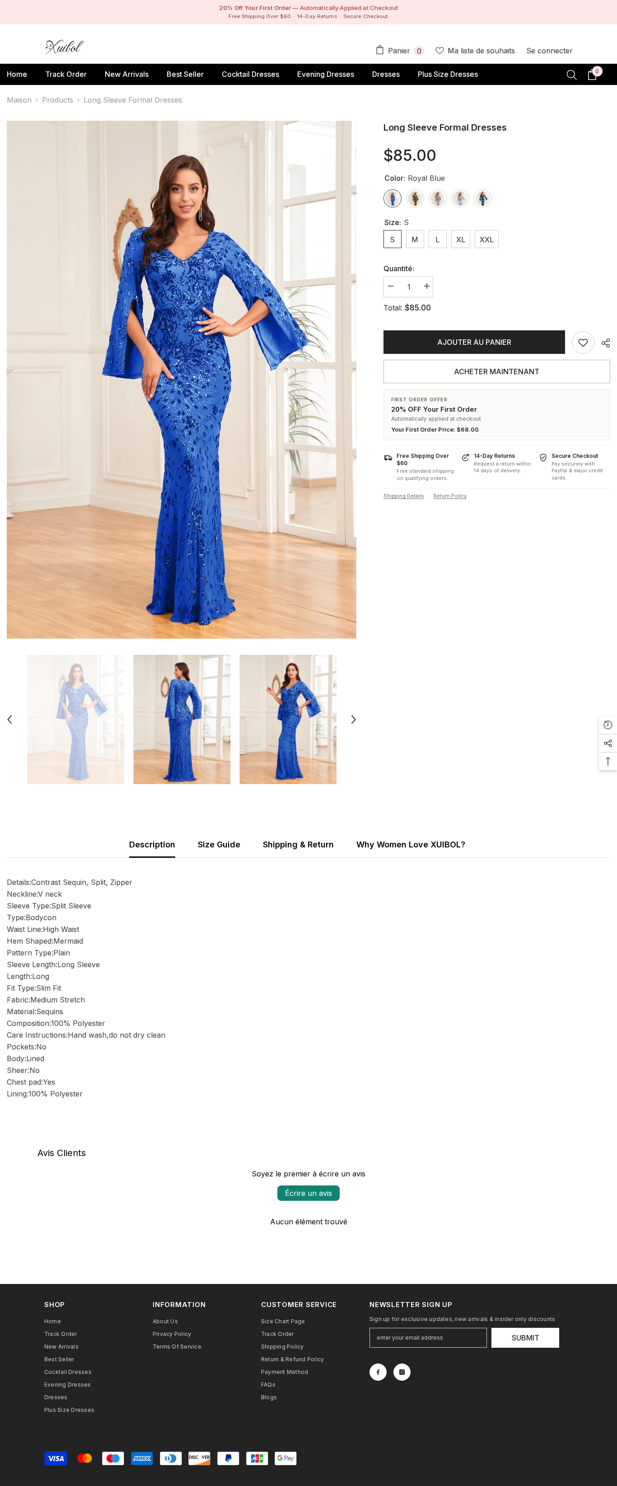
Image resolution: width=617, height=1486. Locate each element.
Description (152, 844)
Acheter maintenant (496, 371)
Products (57, 99)
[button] (9, 719)
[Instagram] (402, 1372)
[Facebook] (378, 1372)
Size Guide (219, 844)
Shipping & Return (298, 844)
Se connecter (549, 50)
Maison (19, 99)
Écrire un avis (308, 1193)
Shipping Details (403, 496)
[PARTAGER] (602, 343)
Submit (525, 1337)
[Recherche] (572, 74)
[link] (583, 342)
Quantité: (398, 268)
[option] (181, 380)
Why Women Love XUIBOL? (410, 844)
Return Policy (450, 496)
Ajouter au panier (474, 342)
